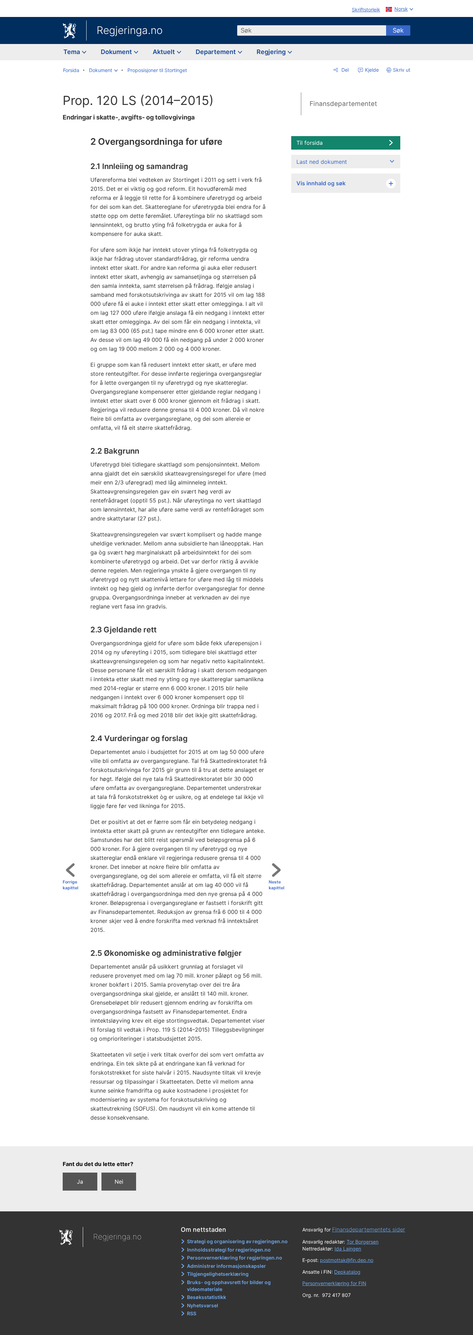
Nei (119, 1181)
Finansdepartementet (343, 104)
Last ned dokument (321, 161)
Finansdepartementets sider (368, 1229)
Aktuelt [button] (164, 51)
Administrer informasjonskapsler (226, 1266)
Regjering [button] (272, 51)
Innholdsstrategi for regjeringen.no (229, 1250)
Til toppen (176, 1135)
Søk (398, 30)
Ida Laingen (347, 1249)
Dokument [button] (117, 51)
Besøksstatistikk (206, 1297)
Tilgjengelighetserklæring (218, 1274)
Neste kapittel (276, 884)
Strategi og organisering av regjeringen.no (237, 1241)
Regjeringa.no (130, 30)
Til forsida (309, 142)
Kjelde (371, 70)
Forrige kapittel (70, 884)
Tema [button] (72, 51)
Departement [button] (216, 51)
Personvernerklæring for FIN (334, 1283)
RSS (191, 1313)
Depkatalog (347, 1272)
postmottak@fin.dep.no (346, 1260)
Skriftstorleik (366, 9)
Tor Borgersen (362, 1242)
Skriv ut (401, 70)
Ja (80, 1181)
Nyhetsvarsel (202, 1305)
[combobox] (311, 30)
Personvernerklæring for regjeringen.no (234, 1258)
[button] (103, 70)
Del (344, 70)
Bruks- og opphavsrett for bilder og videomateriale (229, 1285)
